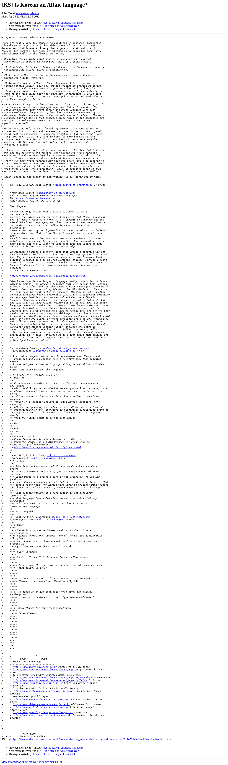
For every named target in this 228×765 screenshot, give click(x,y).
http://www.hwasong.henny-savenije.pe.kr (40, 699)
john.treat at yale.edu (27, 13)
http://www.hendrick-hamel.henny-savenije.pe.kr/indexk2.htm (54, 677)
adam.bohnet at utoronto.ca (74, 185)
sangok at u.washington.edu (71, 517)
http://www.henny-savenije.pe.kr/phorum (40, 715)
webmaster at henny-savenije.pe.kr (67, 348)
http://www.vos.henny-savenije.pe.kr (38, 683)
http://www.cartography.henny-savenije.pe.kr (43, 691)
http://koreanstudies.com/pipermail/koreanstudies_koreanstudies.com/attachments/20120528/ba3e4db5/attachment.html (90, 739)
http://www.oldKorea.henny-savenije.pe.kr (41, 704)
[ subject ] (58, 29)
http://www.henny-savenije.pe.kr (35, 667)
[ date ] (37, 29)
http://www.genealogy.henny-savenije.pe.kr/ (43, 712)
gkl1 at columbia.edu (61, 455)
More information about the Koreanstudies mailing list (31, 761)
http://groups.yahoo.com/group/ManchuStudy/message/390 (48, 276)
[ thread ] (47, 29)
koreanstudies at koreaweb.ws (36, 198)
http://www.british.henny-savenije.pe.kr (40, 707)
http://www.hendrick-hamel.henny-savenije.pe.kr (45, 669)
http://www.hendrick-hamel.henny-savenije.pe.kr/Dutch (50, 680)
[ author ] (69, 29)
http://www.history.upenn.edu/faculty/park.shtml (47, 447)
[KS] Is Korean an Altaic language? (63, 22)
